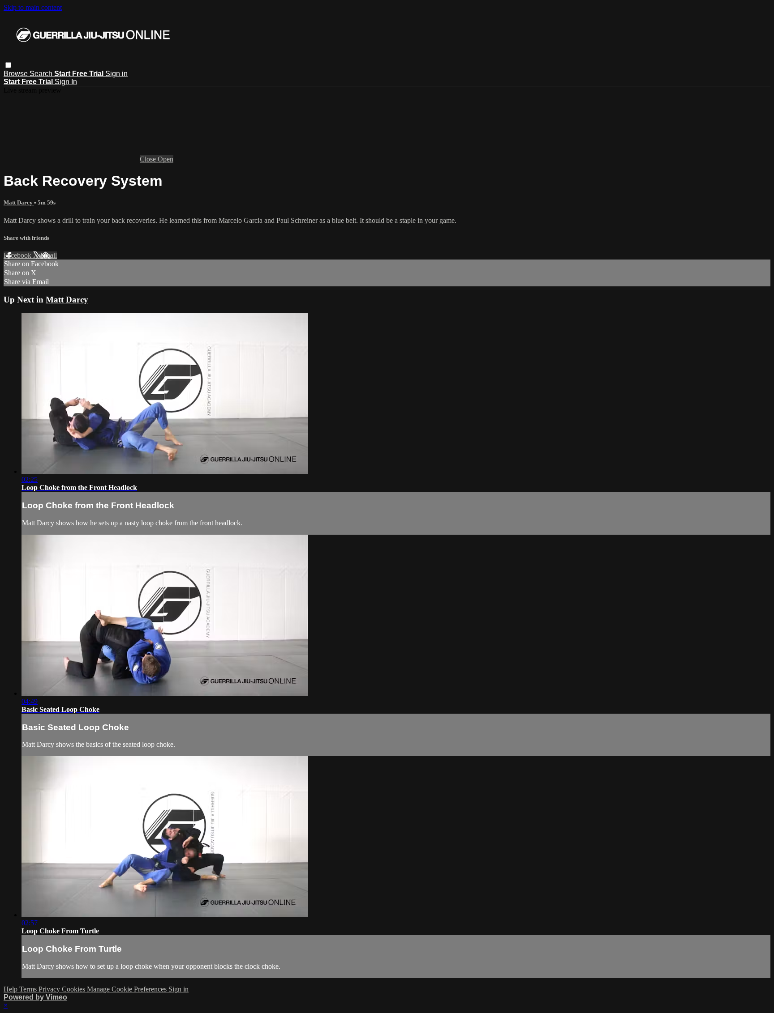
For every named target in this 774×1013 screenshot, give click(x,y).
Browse (17, 73)
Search (42, 73)
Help (11, 989)
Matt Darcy (19, 202)
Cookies (74, 989)
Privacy (50, 989)
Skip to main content (33, 7)
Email (48, 255)
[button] (8, 65)
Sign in (116, 73)
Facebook (18, 255)
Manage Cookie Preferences (127, 989)
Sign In (66, 81)
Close (149, 159)
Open (165, 159)
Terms (29, 989)
